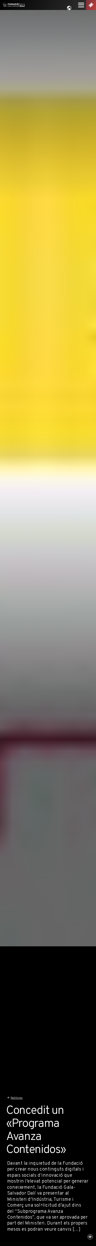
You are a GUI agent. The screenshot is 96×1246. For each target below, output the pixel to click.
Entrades (91, 5)
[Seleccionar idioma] (69, 8)
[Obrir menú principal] (81, 5)
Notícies (17, 1098)
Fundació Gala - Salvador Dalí (13, 5)
